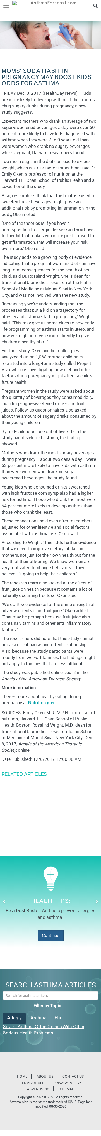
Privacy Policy (67, 1082)
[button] (4, 901)
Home (22, 1076)
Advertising (38, 1088)
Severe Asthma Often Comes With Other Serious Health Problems (43, 1030)
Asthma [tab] (38, 1018)
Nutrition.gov (41, 703)
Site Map (66, 1088)
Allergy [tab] (14, 1018)
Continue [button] (50, 935)
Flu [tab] (58, 1018)
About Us (45, 1076)
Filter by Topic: (48, 1005)
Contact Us (73, 1076)
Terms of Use (32, 1082)
